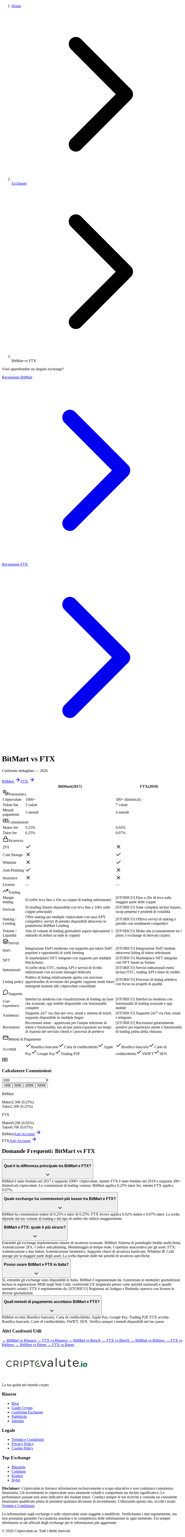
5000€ (41, 1085)
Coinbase (19, 1471)
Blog (15, 1403)
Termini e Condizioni (28, 1439)
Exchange (19, 183)
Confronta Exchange (27, 1412)
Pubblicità (19, 1416)
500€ (17, 1085)
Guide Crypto (22, 1408)
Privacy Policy (23, 1444)
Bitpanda (18, 1467)
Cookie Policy (22, 1448)
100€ (7, 1085)
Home (16, 6)
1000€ (29, 1085)
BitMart (8, 781)
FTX (24, 781)
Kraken (17, 1476)
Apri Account (24, 1134)
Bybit (16, 1480)
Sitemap (18, 1421)
